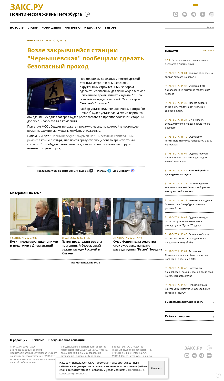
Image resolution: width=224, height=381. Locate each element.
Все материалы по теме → (87, 262)
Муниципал (51, 27)
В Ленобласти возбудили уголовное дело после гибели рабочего (188, 123)
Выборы (111, 27)
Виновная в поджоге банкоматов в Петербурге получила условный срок (188, 204)
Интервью (72, 27)
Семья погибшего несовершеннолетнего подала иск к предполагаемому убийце (187, 238)
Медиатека (92, 27)
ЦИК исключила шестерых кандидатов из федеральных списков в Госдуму (187, 288)
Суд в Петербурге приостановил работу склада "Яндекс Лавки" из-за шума (187, 157)
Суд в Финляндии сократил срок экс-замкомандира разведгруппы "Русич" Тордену (137, 245)
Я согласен (156, 368)
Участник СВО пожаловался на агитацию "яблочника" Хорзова (187, 89)
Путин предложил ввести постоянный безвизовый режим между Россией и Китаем (82, 247)
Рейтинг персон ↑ (189, 316)
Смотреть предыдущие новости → (189, 301)
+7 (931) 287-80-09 (122, 352)
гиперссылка (47, 359)
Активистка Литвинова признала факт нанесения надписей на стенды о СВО (186, 255)
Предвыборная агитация (66, 340)
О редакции (19, 340)
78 (134, 95)
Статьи (33, 27)
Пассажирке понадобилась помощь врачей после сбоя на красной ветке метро (189, 271)
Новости (17, 27)
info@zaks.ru (140, 352)
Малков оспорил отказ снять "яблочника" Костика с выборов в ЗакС (186, 106)
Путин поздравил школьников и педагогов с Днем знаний (34, 243)
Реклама (38, 340)
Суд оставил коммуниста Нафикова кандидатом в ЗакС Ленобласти (188, 140)
